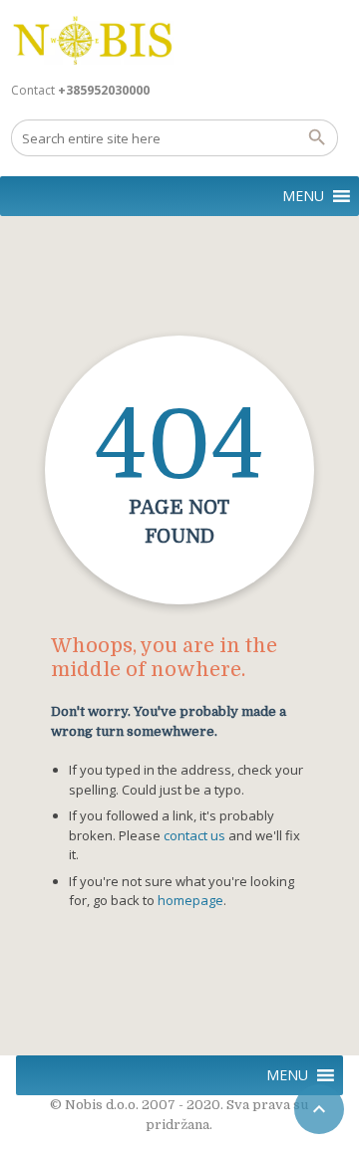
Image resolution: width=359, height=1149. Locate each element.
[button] (303, 196)
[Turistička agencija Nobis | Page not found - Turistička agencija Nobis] (93, 40)
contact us (194, 835)
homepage (190, 900)
